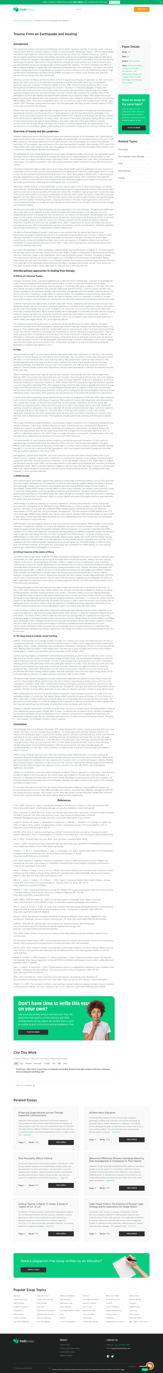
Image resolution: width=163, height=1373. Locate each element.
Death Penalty (42, 1303)
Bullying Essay (134, 1296)
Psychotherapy (136, 80)
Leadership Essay (89, 1311)
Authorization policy (67, 1352)
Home (15, 21)
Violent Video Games (90, 1322)
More (122, 1369)
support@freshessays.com (120, 1348)
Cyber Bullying (18, 1303)
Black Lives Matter (112, 1296)
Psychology (126, 80)
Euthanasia (110, 1318)
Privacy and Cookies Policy (69, 1348)
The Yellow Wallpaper (21, 1322)
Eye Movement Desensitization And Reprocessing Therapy (130, 71)
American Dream (43, 1296)
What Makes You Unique (115, 1322)
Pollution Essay (111, 1314)
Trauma (129, 83)
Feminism (132, 1303)
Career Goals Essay (20, 1299)
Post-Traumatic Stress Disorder (131, 157)
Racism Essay (134, 1314)
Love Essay (133, 1311)
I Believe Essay (134, 1307)
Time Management (43, 1322)
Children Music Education (102, 1113)
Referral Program (66, 1355)
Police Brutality (88, 1314)
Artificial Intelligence (67, 1296)
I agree (145, 1369)
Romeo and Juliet (19, 1318)
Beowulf (86, 1296)
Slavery (62, 1318)
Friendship (40, 1307)
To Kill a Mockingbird (67, 1322)
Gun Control (87, 1307)
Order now (141, 9)
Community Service (113, 1299)
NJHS (62, 1314)
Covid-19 (109, 1303)
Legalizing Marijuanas (113, 1311)
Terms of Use (64, 1345)
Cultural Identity (135, 1299)
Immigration (17, 1311)
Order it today (33, 1270)
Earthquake (132, 65)
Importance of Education (46, 1311)
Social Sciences (26, 21)
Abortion (16, 1296)
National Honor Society (45, 1314)
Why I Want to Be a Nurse (138, 1322)
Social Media (87, 1318)
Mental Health (18, 1314)
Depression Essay (66, 1303)
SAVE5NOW (114, 2)
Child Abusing (65, 1299)
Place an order (33, 1032)
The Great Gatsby (135, 1318)
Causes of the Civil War (45, 1299)
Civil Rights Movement (91, 1299)
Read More (27, 1135)
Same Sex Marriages (44, 1318)
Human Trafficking (112, 1307)
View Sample (61, 1142)
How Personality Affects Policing (35, 1158)
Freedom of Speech (20, 1307)
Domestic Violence (89, 1303)
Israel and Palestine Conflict (70, 1311)
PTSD (124, 83)
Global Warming (65, 1307)
